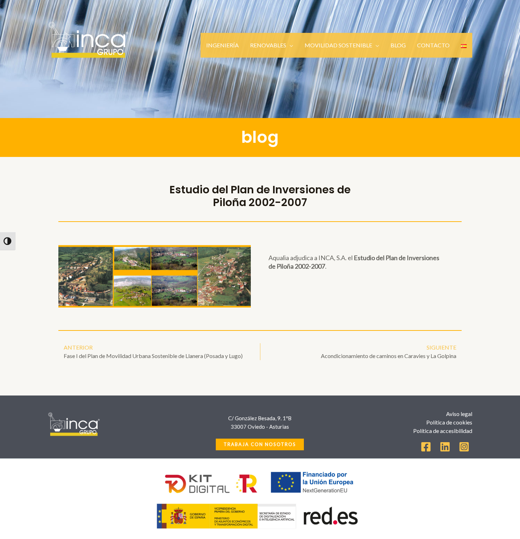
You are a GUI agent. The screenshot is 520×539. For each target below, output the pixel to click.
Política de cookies (449, 422)
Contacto (433, 45)
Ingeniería (222, 45)
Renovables (268, 45)
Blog (398, 45)
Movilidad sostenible (338, 45)
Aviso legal (459, 413)
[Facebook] (426, 447)
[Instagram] (464, 447)
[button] (260, 444)
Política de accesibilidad (442, 430)
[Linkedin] (445, 447)
